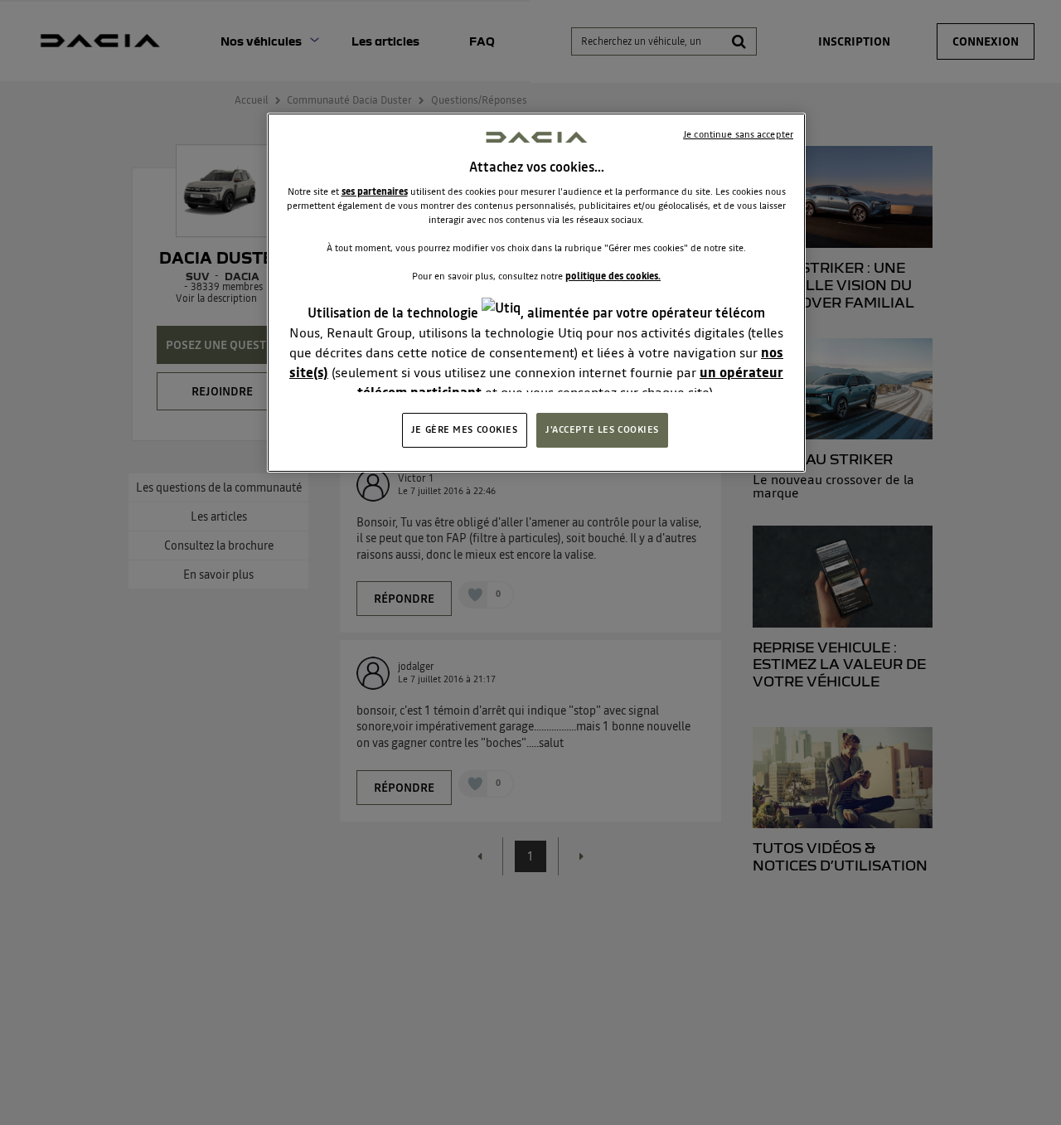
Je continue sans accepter (738, 134)
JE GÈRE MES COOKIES (464, 429)
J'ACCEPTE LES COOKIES (602, 429)
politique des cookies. (613, 276)
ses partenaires (375, 191)
